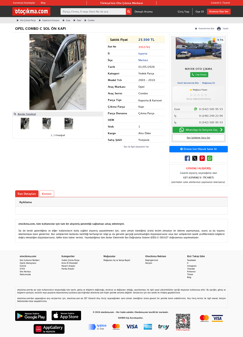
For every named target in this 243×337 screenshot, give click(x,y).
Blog (43, 2)
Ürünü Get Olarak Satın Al (200, 148)
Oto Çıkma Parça (28, 20)
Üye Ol (200, 11)
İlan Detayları (27, 193)
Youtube (191, 269)
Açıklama (25, 202)
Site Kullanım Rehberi (29, 260)
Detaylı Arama (144, 11)
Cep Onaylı (201, 74)
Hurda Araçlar (68, 269)
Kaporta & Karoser (50, 20)
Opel (79, 20)
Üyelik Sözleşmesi (28, 263)
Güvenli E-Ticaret (220, 2)
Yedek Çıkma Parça (70, 260)
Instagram (191, 266)
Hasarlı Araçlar (68, 266)
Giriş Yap (183, 11)
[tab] (121, 202)
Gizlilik (23, 266)
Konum (47, 193)
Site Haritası (25, 271)
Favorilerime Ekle (206, 28)
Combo (91, 20)
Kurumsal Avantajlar (24, 2)
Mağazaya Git (208, 83)
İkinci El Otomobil (70, 263)
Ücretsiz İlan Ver (218, 11)
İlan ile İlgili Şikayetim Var (136, 146)
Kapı (68, 20)
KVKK (22, 269)
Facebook (191, 260)
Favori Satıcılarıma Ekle (188, 83)
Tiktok (190, 274)
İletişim (148, 263)
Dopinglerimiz (151, 260)
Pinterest (191, 271)
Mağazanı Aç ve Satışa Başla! (116, 260)
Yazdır (226, 28)
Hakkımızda (25, 274)
